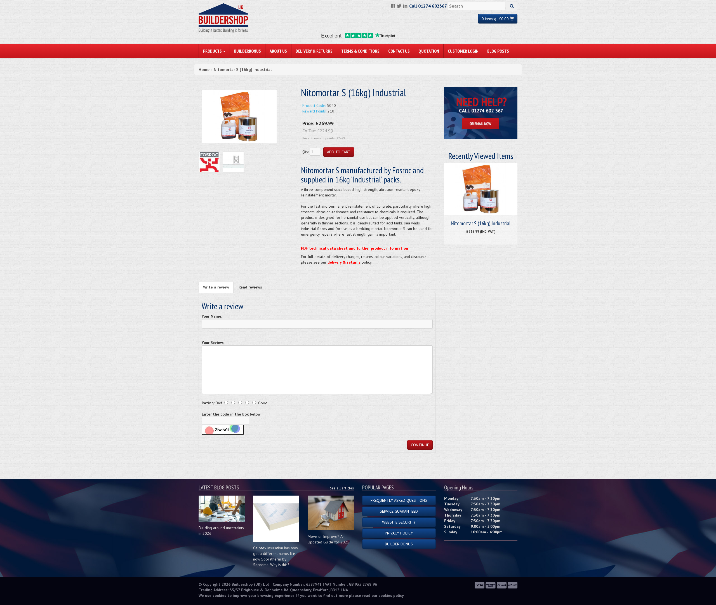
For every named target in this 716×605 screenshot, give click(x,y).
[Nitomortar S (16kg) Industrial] (239, 116)
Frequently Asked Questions (399, 500)
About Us (278, 51)
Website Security (399, 522)
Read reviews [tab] (250, 287)
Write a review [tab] (216, 287)
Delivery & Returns (314, 51)
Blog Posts (498, 51)
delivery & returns (344, 262)
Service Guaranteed (399, 511)
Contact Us (399, 51)
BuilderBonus (247, 51)
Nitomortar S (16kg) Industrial (243, 69)
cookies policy (391, 595)
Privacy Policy (399, 533)
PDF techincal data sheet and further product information (354, 248)
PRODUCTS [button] (213, 51)
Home (204, 69)
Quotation (428, 51)
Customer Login (463, 51)
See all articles (342, 488)
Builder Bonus (399, 544)
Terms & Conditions (360, 51)
